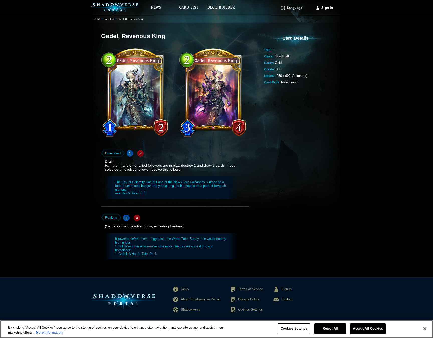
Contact (287, 299)
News (185, 289)
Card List (109, 19)
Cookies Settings (294, 328)
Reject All (330, 328)
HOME (97, 19)
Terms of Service (250, 289)
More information (49, 332)
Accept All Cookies (368, 328)
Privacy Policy (248, 299)
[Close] (424, 328)
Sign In (327, 8)
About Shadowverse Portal (200, 299)
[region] (216, 329)
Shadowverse (190, 309)
